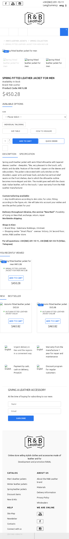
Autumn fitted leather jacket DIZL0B (53, 313)
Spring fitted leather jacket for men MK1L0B (16, 269)
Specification (27, 154)
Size (4, 112)
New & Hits (12, 499)
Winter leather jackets (17, 484)
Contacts (11, 524)
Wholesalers (42, 503)
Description (9, 154)
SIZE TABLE (15, 131)
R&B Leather (14, 85)
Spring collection (39, 41)
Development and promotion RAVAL (34, 462)
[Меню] (4, 32)
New (2, 296)
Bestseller (14, 296)
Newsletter (12, 519)
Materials (41, 487)
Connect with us (14, 529)
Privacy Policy (43, 498)
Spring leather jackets (17, 489)
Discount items (14, 494)
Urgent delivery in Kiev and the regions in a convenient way (23, 350)
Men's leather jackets (16, 41)
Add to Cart (25, 141)
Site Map (11, 513)
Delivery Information (46, 492)
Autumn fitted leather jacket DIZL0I (16, 313)
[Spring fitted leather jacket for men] (13, 63)
